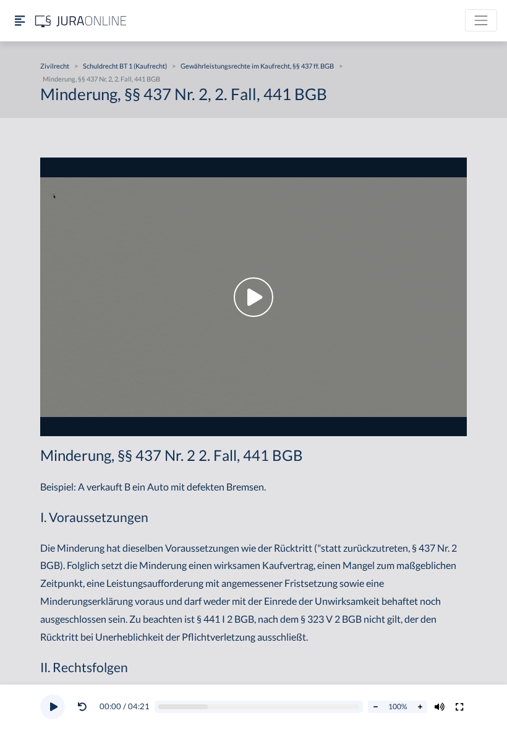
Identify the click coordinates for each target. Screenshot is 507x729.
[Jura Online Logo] (81, 20)
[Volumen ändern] (439, 707)
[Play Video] (253, 297)
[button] (85, 706)
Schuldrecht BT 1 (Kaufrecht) (125, 66)
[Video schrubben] (259, 707)
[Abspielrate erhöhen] (419, 707)
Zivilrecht (54, 66)
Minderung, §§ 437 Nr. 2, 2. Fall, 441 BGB (101, 79)
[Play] (52, 706)
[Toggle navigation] (481, 20)
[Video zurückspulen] (82, 706)
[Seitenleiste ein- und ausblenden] (20, 20)
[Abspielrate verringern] (375, 707)
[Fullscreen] (459, 707)
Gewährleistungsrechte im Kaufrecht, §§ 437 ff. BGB (257, 66)
